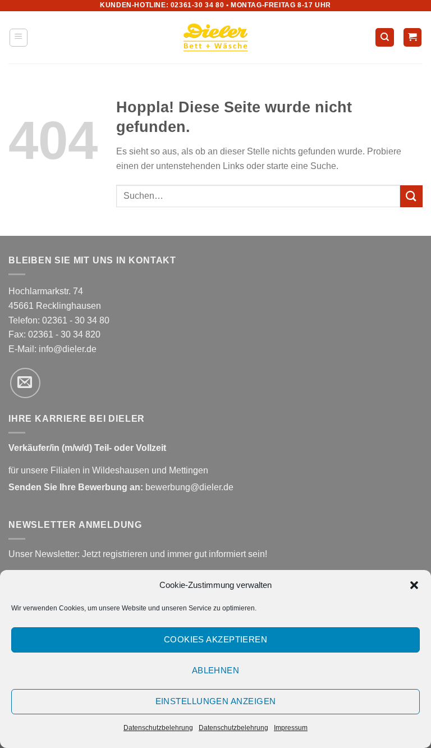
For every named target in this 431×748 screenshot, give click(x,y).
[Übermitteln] (411, 196)
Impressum (291, 728)
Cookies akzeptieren (216, 639)
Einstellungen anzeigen (215, 701)
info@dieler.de (68, 349)
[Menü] (19, 38)
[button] (414, 585)
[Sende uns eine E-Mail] (25, 383)
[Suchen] (384, 37)
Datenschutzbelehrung (158, 728)
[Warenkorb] (413, 37)
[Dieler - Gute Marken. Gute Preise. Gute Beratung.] (215, 37)
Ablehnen (216, 670)
